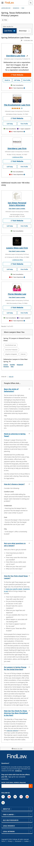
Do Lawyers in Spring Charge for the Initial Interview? (15, 668)
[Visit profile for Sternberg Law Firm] (17, 49)
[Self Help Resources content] (31, 820)
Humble (12, 364)
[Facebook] (3, 796)
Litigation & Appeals (11, 354)
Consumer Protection (11, 349)
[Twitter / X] (15, 796)
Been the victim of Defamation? (11, 390)
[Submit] (31, 786)
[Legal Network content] (31, 831)
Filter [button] (5, 20)
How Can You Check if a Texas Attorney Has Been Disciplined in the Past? (16, 713)
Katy (12, 366)
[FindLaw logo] (10, 2)
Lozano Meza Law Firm (17, 247)
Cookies (26, 841)
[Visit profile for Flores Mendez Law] (17, 287)
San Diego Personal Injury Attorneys (17, 203)
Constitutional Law (10, 345)
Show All (3, 376)
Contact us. (18, 771)
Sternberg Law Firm (15, 55)
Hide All (11, 376)
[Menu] (2, 2)
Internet (23, 354)
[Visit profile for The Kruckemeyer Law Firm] (17, 98)
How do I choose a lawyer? (14, 484)
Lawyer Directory (5, 8)
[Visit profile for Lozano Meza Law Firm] (17, 241)
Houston (6, 366)
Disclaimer (18, 841)
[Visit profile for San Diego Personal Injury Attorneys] (17, 196)
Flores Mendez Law (17, 294)
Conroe (5, 364)
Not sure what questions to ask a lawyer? (15, 544)
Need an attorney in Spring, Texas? (15, 435)
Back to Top (18, 748)
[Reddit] (27, 796)
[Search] (31, 3)
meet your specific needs (14, 589)
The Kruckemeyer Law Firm (17, 104)
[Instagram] (21, 796)
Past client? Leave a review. (17, 208)
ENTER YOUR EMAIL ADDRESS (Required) (13, 782)
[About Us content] (31, 809)
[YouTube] (9, 796)
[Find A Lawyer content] (31, 815)
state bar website (12, 731)
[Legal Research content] (31, 826)
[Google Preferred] (3, 802)
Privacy (10, 841)
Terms (3, 841)
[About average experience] (24, 88)
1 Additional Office (17, 157)
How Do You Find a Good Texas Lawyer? (16, 577)
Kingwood (20, 364)
